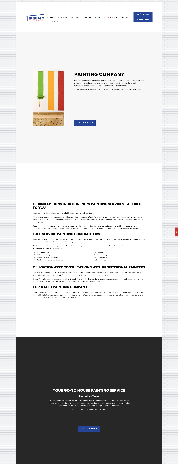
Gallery (48, 21)
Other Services (116, 17)
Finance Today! (143, 20)
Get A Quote (85, 123)
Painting (74, 17)
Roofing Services (101, 17)
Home (47, 17)
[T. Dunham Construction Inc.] (35, 17)
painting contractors (107, 295)
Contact (55, 21)
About (52, 17)
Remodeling (63, 17)
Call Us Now (89, 429)
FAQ (126, 17)
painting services (101, 401)
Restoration (85, 17)
